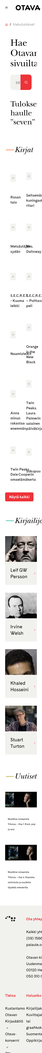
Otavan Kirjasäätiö (14, 1018)
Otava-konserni (12, 1037)
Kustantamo (15, 1008)
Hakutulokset (24, 24)
